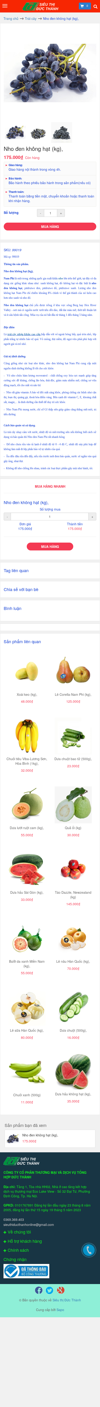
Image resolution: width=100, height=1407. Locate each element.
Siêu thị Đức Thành (67, 1300)
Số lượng (11, 212)
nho (60, 278)
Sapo (60, 1309)
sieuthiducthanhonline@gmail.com (28, 1224)
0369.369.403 (13, 1219)
